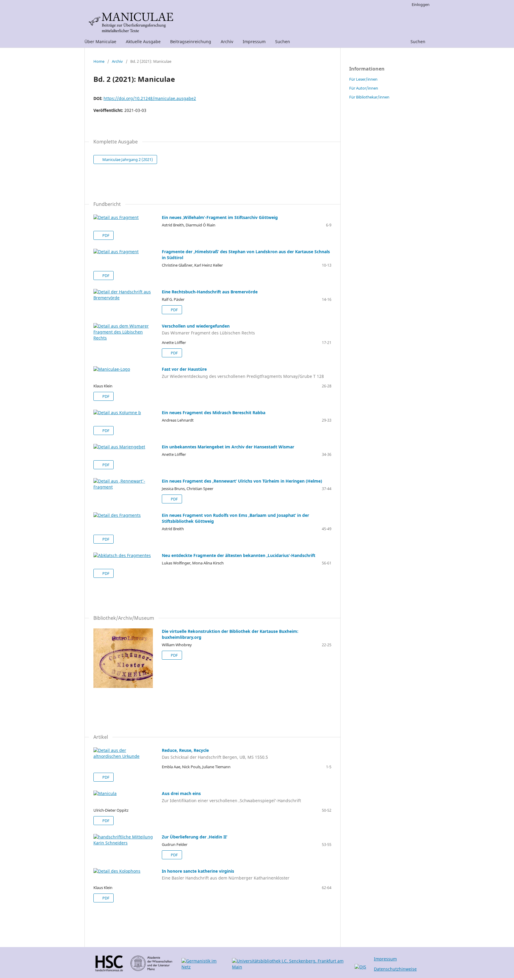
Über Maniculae (100, 41)
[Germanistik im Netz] (203, 967)
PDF (105, 235)
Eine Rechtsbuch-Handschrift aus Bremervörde (210, 292)
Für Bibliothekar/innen (369, 97)
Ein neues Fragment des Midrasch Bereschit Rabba (213, 412)
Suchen (282, 41)
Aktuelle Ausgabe (143, 41)
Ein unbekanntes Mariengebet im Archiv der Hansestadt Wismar (228, 447)
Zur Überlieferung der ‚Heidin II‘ (194, 837)
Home (98, 61)
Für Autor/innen (363, 88)
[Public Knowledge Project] (360, 967)
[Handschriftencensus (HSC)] (108, 970)
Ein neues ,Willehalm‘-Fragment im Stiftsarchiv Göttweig (220, 217)
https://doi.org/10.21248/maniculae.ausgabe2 (150, 98)
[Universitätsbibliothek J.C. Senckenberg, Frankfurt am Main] (290, 967)
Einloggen (421, 4)
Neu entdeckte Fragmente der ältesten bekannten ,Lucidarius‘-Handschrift (238, 555)
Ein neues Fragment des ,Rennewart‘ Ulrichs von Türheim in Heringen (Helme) (242, 481)
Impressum (254, 41)
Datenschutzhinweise (395, 969)
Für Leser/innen (363, 79)
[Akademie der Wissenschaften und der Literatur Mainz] (152, 970)
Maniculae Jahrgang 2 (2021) (127, 159)
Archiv (227, 41)
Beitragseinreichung (190, 41)
